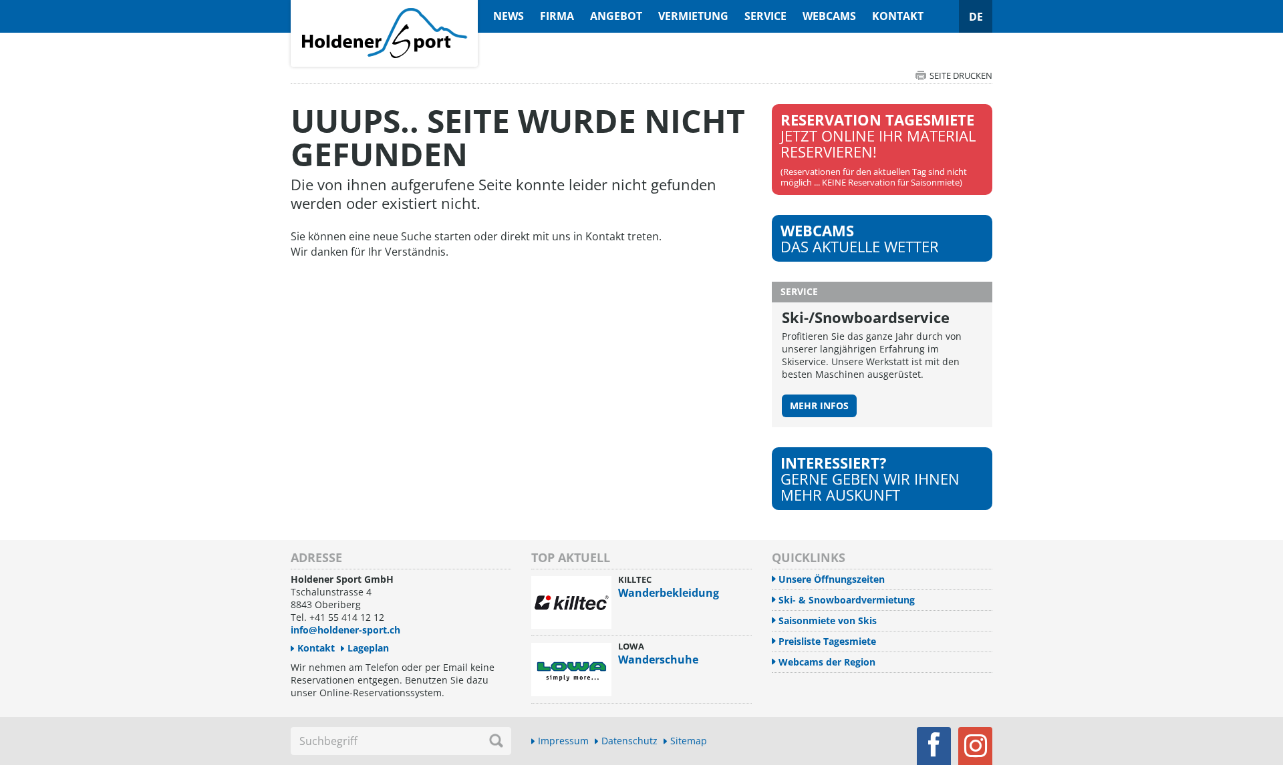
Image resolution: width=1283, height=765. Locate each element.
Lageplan (368, 648)
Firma (557, 16)
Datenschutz (629, 740)
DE (976, 16)
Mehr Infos (819, 405)
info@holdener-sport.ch (345, 629)
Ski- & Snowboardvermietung (846, 599)
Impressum (563, 740)
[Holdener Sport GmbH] (384, 7)
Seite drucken (961, 75)
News (508, 16)
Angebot (616, 16)
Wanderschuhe (658, 659)
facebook (934, 746)
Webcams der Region (826, 662)
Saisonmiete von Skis (827, 620)
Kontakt (897, 16)
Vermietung (693, 16)
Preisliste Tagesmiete (827, 641)
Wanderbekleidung (668, 592)
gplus (975, 746)
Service (765, 16)
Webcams (829, 16)
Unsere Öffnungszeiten (831, 579)
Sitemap (688, 740)
